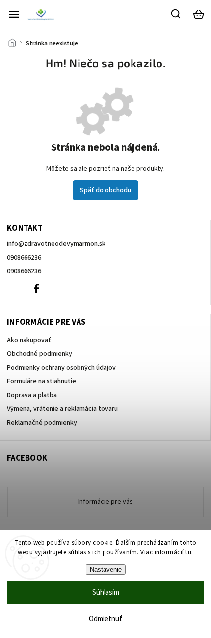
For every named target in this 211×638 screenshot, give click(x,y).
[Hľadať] (176, 14)
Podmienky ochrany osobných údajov (61, 368)
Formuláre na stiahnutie (41, 381)
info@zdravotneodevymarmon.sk (56, 244)
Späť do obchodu (105, 190)
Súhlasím (105, 592)
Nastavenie (106, 569)
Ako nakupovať (29, 340)
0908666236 (24, 257)
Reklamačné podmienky (42, 423)
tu (188, 552)
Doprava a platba (32, 395)
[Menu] (14, 14)
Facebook (36, 288)
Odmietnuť (105, 619)
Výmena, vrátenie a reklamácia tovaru (62, 409)
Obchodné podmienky (39, 354)
